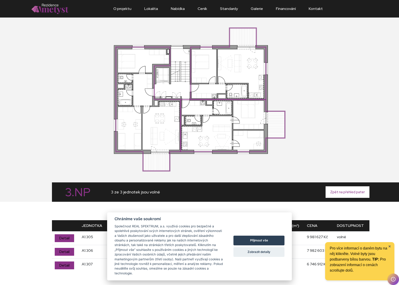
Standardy (229, 8)
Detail (64, 238)
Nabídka (178, 8)
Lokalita (151, 8)
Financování (286, 8)
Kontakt (316, 8)
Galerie (257, 8)
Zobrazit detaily (259, 252)
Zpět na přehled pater (347, 192)
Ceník (202, 8)
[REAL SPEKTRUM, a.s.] (49, 8)
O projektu (122, 8)
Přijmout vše (259, 240)
